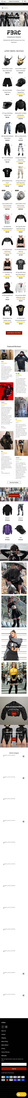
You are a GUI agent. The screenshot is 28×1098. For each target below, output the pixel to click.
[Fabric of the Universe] (14, 1)
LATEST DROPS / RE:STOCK (14, 51)
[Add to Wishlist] (11, 56)
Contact (3, 1034)
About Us (3, 1031)
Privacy (3, 1048)
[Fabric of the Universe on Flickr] (8, 1026)
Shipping (3, 1038)
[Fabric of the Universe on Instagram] (6, 1026)
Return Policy (4, 1041)
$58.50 (14, 739)
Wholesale (3, 1055)
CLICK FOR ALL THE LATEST (14, 333)
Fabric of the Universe (9, 1073)
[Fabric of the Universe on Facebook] (3, 1026)
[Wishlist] (22, 1)
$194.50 (14, 713)
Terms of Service (5, 1052)
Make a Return (4, 1045)
